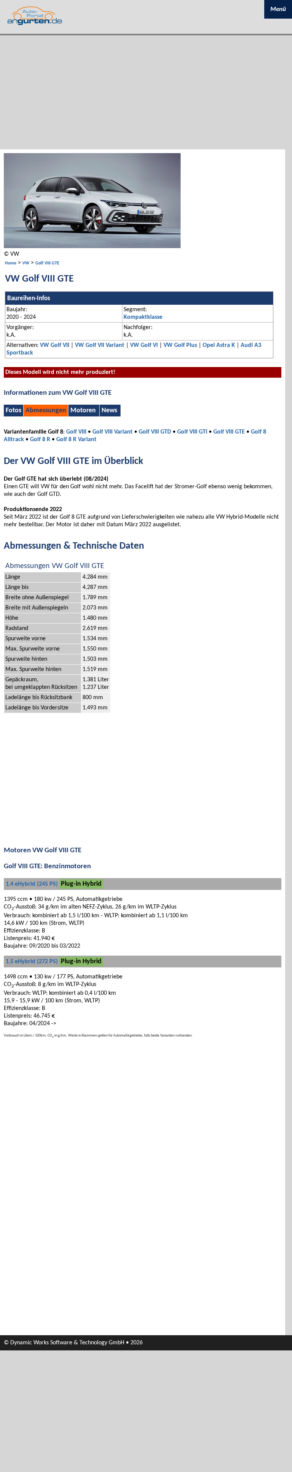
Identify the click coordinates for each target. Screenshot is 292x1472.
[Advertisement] (146, 92)
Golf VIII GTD (155, 432)
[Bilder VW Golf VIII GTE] (92, 247)
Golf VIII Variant (112, 432)
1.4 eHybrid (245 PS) (32, 884)
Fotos (13, 410)
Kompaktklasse (143, 317)
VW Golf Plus (180, 345)
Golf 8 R (40, 440)
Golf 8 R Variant (76, 440)
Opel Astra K (219, 345)
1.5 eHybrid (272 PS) (32, 962)
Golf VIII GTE (47, 263)
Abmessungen (45, 410)
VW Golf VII (54, 345)
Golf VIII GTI (192, 432)
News (109, 410)
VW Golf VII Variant (99, 345)
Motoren (83, 410)
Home (10, 263)
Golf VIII (76, 432)
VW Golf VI (144, 345)
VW (25, 263)
